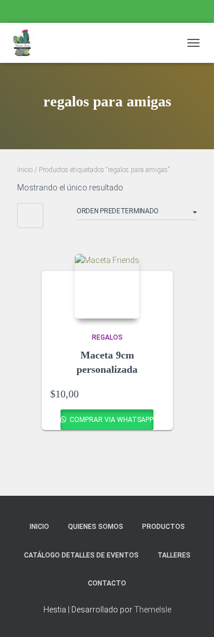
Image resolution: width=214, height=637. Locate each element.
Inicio (25, 170)
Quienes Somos (95, 527)
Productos (163, 527)
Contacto (107, 583)
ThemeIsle (152, 609)
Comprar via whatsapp (111, 420)
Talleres (174, 555)
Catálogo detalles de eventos (81, 555)
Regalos (107, 337)
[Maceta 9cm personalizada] (107, 286)
